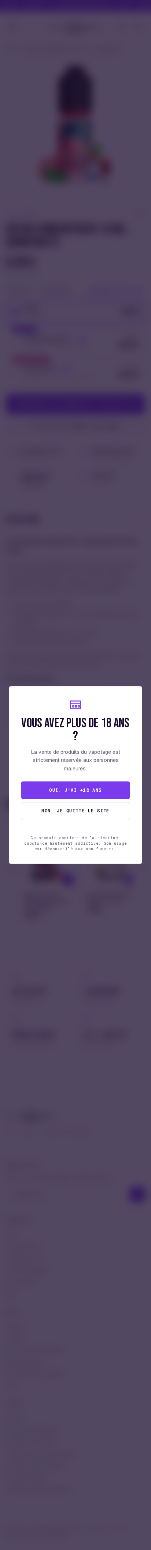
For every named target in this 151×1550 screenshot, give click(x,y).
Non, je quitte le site (75, 811)
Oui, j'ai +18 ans (75, 790)
